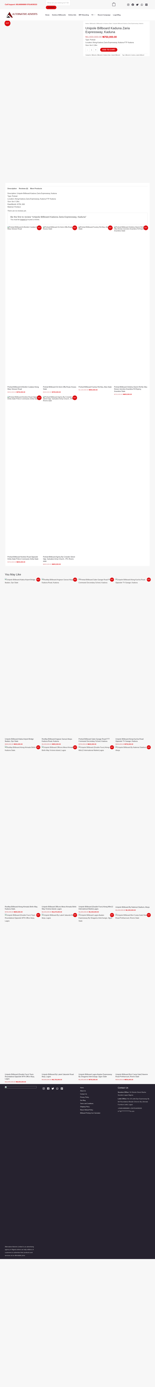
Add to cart (108, 50)
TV (92, 15)
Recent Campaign (104, 15)
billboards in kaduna (130, 55)
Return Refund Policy (86, 1110)
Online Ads (72, 15)
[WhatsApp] (142, 4)
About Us (83, 1091)
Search (51, 7)
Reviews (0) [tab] (23, 188)
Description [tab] (12, 188)
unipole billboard (140, 55)
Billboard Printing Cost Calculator (90, 1113)
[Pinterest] (146, 4)
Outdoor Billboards (59, 15)
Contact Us (83, 1094)
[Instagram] (128, 4)
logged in (23, 219)
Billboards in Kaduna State (104, 23)
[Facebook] (133, 4)
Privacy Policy (84, 1097)
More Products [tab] (36, 188)
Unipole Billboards (115, 55)
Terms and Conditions (86, 1103)
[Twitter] (137, 4)
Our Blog (83, 1100)
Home (47, 15)
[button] (94, 14)
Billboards (93, 23)
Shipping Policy (85, 1106)
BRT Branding (84, 15)
